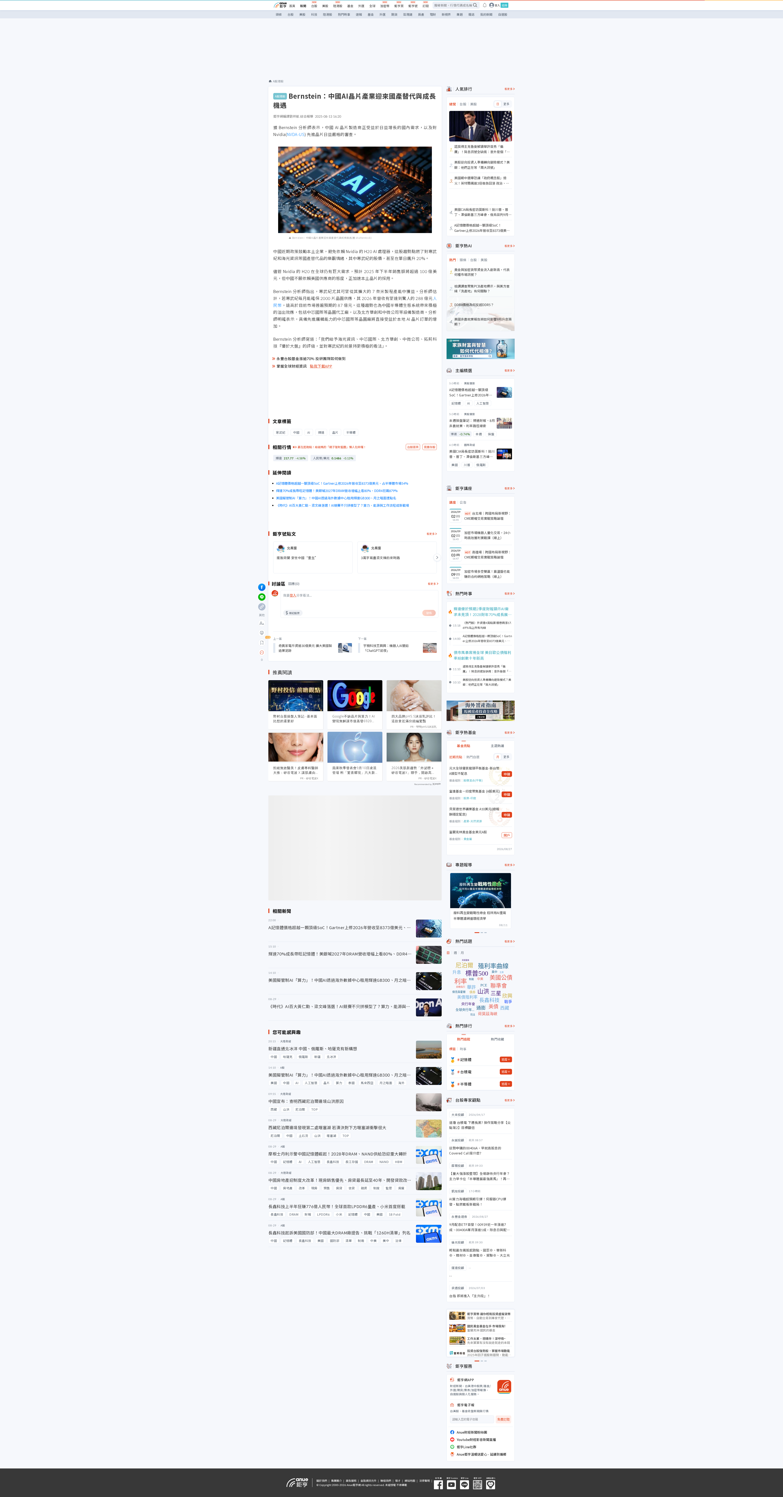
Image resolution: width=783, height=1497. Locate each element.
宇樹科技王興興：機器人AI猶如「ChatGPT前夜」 (386, 648)
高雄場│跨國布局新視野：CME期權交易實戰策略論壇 (487, 554)
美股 (325, 6)
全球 (372, 6)
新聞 (303, 6)
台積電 (466, 1071)
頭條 (279, 14)
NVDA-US (296, 134)
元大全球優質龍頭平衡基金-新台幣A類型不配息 (474, 771)
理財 (433, 14)
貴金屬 (467, 839)
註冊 (504, 5)
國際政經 (469, 444)
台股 (314, 6)
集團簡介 (336, 1481)
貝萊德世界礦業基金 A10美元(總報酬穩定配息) (474, 811)
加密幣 (384, 6)
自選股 (502, 14)
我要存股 (429, 447)
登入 (497, 5)
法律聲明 (424, 1481)
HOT (467, 513)
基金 (350, 6)
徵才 (397, 1481)
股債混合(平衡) (473, 780)
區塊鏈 (407, 14)
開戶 (507, 835)
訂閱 (425, 6)
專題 (460, 14)
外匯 (361, 6)
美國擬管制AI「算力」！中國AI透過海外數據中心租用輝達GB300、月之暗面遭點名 (336, 497)
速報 (359, 14)
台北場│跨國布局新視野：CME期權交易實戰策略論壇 (487, 516)
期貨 (394, 14)
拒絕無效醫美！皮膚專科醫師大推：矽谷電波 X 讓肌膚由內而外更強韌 (295, 770)
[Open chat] (261, 653)
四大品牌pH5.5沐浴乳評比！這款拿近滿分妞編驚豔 (414, 718)
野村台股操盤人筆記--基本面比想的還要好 (295, 718)
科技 (314, 14)
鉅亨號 (413, 6)
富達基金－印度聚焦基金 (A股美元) (474, 791)
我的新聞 (486, 14)
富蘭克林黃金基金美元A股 (468, 831)
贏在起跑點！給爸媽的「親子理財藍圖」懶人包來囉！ (332, 447)
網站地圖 (410, 1481)
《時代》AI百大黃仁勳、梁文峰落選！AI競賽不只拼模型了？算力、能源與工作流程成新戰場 (342, 505)
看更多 (431, 533)
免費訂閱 (503, 1419)
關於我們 (321, 1481)
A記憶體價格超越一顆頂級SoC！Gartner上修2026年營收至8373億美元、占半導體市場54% (342, 483)
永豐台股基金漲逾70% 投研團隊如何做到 (311, 358)
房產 (421, 14)
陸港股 (337, 6)
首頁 (292, 6)
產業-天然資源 (472, 821)
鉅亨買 (399, 6)
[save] (261, 642)
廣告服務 (351, 1481)
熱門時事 (344, 14)
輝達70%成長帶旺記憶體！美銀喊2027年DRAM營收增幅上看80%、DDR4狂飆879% (337, 490)
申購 (507, 774)
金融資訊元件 (368, 1481)
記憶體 (466, 1059)
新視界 (446, 14)
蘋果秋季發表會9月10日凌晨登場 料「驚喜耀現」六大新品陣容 (354, 770)
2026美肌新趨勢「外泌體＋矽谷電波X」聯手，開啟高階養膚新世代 (413, 770)
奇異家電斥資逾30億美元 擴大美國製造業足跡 (305, 648)
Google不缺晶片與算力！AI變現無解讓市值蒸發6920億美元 (353, 718)
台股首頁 (413, 447)
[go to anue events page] (484, 5)
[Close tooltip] (296, 652)
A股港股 (278, 81)
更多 (506, 104)
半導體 (466, 1084)
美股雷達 (469, 383)
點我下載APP (321, 366)
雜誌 (471, 14)
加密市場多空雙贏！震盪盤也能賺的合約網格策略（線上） (487, 574)
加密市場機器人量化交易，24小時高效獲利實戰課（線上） (487, 535)
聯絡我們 (385, 1481)
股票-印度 (469, 798)
